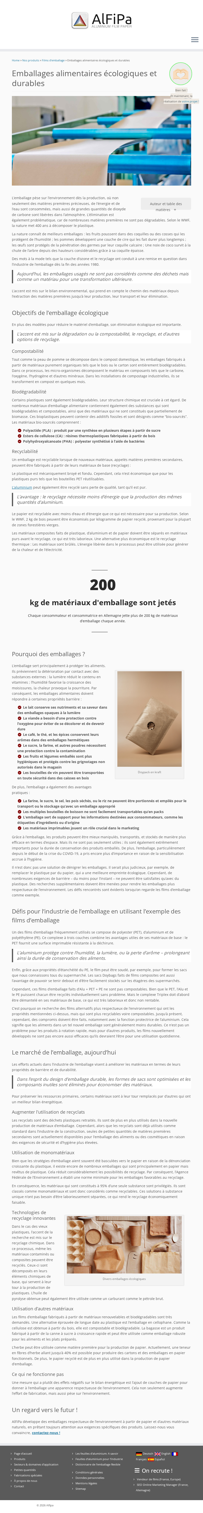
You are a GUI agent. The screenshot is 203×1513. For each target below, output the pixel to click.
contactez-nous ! (46, 1432)
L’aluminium (22, 487)
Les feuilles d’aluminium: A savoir (97, 1453)
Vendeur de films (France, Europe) (158, 1479)
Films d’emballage (53, 60)
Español (159, 1459)
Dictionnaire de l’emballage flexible (98, 1464)
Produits (19, 1459)
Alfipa (49, 1505)
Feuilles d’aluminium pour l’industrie (99, 1459)
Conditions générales (89, 1472)
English (166, 1453)
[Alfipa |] (101, 20)
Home (16, 60)
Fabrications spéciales (28, 1475)
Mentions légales (86, 1483)
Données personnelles (90, 1478)
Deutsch (147, 1453)
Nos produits (30, 60)
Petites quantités (25, 1470)
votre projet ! (190, 101)
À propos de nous (25, 1481)
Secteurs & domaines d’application (36, 1464)
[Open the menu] (195, 40)
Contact (19, 1486)
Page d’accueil (23, 1453)
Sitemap (81, 1488)
